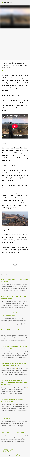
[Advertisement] (15, 44)
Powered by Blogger (16, 455)
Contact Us (6, 452)
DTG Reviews (8, 2)
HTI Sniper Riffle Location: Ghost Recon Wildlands (13, 433)
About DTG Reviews (8, 449)
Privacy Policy (7, 450)
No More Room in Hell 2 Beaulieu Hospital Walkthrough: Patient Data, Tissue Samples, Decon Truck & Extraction (14, 382)
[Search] (28, 2)
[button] (3, 71)
